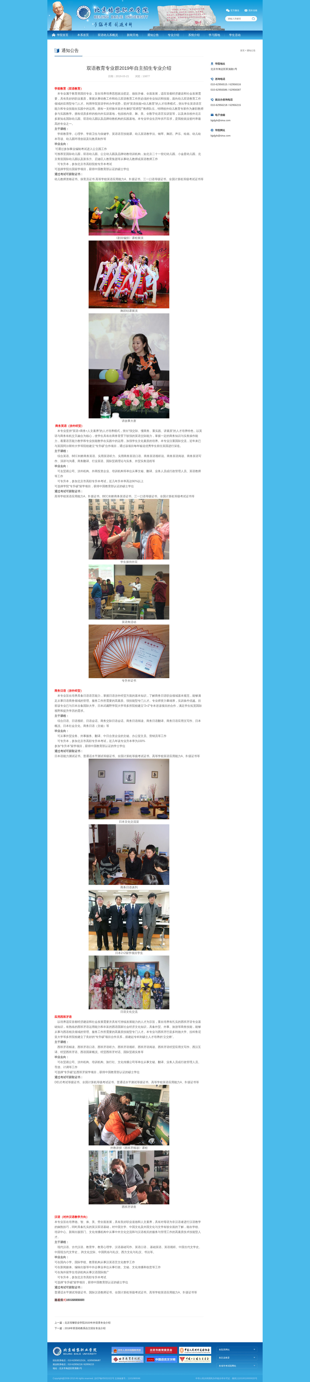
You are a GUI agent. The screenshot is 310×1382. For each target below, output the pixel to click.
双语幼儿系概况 (108, 34)
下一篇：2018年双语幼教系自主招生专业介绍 (80, 1328)
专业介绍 (173, 34)
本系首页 (83, 34)
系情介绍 (194, 34)
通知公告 (153, 34)
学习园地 (214, 34)
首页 (242, 50)
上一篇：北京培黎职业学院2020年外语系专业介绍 (83, 1322)
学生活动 (235, 34)
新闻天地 (132, 34)
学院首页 (62, 34)
